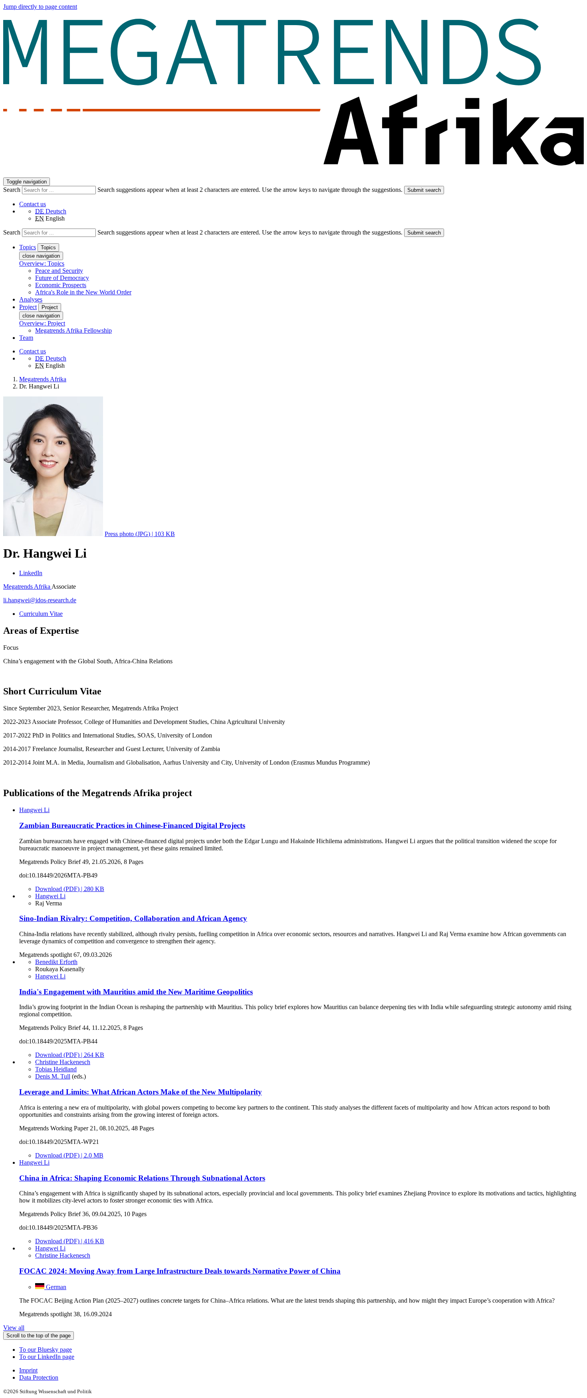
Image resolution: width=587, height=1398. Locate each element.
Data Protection (38, 1377)
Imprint (28, 1370)
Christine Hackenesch (62, 1062)
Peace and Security (59, 270)
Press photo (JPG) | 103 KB (140, 533)
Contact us (32, 204)
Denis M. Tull (52, 1076)
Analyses (30, 299)
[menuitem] (301, 1370)
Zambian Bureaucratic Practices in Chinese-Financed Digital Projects (132, 825)
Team (26, 337)
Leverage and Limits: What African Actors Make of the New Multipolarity (140, 1092)
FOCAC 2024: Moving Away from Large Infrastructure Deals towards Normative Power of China (180, 1271)
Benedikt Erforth (56, 961)
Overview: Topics (41, 263)
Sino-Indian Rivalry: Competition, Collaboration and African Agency (133, 918)
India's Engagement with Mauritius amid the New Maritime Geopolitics (136, 992)
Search (12, 189)
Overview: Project (42, 323)
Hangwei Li (34, 809)
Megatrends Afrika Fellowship (73, 330)
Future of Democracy (62, 277)
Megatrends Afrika (27, 586)
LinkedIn (30, 573)
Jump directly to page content (40, 6)
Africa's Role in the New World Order (83, 292)
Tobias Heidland (56, 1069)
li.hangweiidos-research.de (39, 600)
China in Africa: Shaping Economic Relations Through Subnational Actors (142, 1178)
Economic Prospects (60, 285)
